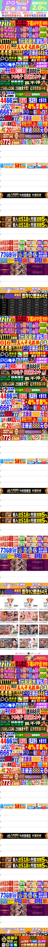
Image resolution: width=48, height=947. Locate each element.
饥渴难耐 (20, 304)
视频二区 (4, 302)
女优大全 (45, 309)
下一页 (32, 653)
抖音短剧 (12, 309)
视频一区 (4, 300)
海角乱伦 (45, 312)
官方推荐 (4, 307)
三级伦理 (12, 302)
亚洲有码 (37, 300)
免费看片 (4, 314)
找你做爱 (29, 304)
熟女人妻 (20, 312)
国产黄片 (12, 312)
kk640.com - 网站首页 (11, 19)
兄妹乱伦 (20, 314)
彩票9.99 (37, 307)
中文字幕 (20, 302)
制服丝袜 (45, 302)
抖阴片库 (4, 312)
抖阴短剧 (45, 314)
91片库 (36, 309)
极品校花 (37, 314)
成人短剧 (29, 314)
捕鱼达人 (12, 307)
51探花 (28, 309)
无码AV (4, 309)
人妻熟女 (37, 302)
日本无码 (29, 300)
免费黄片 (29, 312)
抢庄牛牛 (20, 307)
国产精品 (12, 300)
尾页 (39, 653)
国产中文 (12, 314)
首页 (17, 653)
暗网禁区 (37, 312)
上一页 (20, 653)
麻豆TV (20, 309)
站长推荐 (4, 304)
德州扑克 (29, 307)
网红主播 (20, 300)
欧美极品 (45, 300)
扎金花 (45, 307)
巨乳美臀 (29, 302)
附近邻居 (12, 304)
